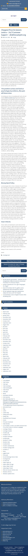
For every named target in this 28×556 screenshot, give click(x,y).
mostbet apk (6, 432)
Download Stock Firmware (9, 418)
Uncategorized (6, 255)
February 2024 (6, 313)
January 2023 (6, 337)
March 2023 (6, 334)
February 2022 (6, 358)
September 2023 (7, 323)
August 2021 (6, 369)
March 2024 (6, 311)
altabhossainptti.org (9, 97)
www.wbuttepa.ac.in (7, 531)
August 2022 (6, 347)
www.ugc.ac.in (6, 536)
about (4, 393)
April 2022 (5, 354)
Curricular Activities (8, 547)
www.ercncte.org (7, 534)
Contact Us (20, 548)
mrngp (14, 37)
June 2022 (5, 350)
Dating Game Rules (7, 414)
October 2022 (6, 343)
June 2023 (5, 328)
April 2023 (5, 332)
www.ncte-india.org (7, 533)
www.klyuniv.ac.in (7, 539)
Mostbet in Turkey (7, 440)
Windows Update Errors (8, 473)
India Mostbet (6, 423)
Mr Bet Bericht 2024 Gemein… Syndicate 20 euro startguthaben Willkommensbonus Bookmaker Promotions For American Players (15, 281)
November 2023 (7, 319)
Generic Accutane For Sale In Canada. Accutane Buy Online (14, 265)
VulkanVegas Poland (8, 468)
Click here (13, 525)
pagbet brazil (6, 453)
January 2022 (6, 360)
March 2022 (6, 356)
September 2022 (7, 345)
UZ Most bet (6, 460)
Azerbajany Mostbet (8, 395)
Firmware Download (8, 422)
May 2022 (5, 352)
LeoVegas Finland (7, 429)
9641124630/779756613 (14, 1)
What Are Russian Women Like (10, 470)
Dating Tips (6, 416)
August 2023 (6, 324)
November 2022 (7, 341)
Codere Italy (6, 412)
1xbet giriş (5, 391)
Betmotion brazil (7, 407)
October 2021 (6, 365)
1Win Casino (6, 382)
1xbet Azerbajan (7, 386)
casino (4, 410)
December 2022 (7, 339)
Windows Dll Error (7, 471)
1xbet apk (5, 384)
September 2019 (7, 371)
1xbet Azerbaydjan (7, 388)
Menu (15, 25)
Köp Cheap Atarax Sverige (14, 261)
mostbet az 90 (6, 434)
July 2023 (5, 326)
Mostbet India (6, 442)
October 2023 (6, 321)
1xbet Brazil (6, 389)
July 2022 (5, 349)
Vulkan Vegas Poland (8, 466)
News (4, 451)
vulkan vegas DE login (8, 464)
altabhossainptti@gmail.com (15, 3)
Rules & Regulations (19, 547)
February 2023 (6, 336)
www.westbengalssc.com (9, 537)
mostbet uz (6, 449)
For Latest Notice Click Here (13, 5)
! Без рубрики (6, 380)
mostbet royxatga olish (8, 447)
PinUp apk (5, 455)
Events (4, 420)
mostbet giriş (6, 438)
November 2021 (7, 363)
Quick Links (5, 8)
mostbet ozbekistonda (8, 445)
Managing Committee (10, 548)
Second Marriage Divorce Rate (10, 457)
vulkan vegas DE (7, 462)
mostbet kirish (6, 444)
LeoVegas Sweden (7, 431)
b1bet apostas (6, 397)
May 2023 (5, 330)
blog (4, 409)
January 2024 (6, 315)
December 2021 (7, 362)
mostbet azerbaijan (7, 436)
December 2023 (7, 317)
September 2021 (7, 367)
